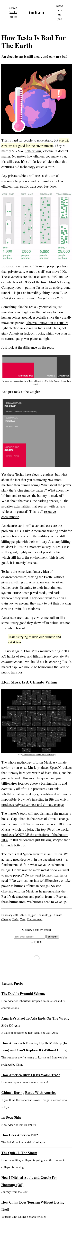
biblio (13, 17)
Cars (22, 919)
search (13, 8)
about (59, 5)
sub (60, 10)
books (13, 12)
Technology (44, 915)
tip (59, 14)
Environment (34, 919)
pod (60, 19)
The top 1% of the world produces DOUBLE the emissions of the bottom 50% (35, 834)
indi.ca (36, 12)
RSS (39, 941)
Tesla (15, 919)
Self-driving (33, 150)
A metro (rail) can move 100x (46, 271)
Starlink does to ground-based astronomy (39, 754)
